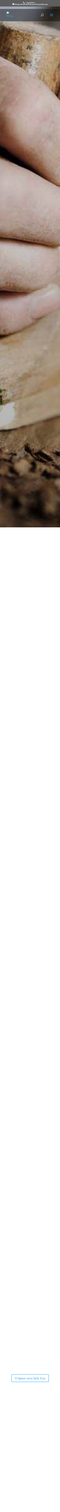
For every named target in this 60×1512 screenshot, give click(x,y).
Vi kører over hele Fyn (30, 1378)
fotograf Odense (35, 605)
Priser (13, 1502)
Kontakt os (30, 295)
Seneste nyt (17, 931)
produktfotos (23, 913)
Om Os (14, 689)
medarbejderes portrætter (20, 1322)
